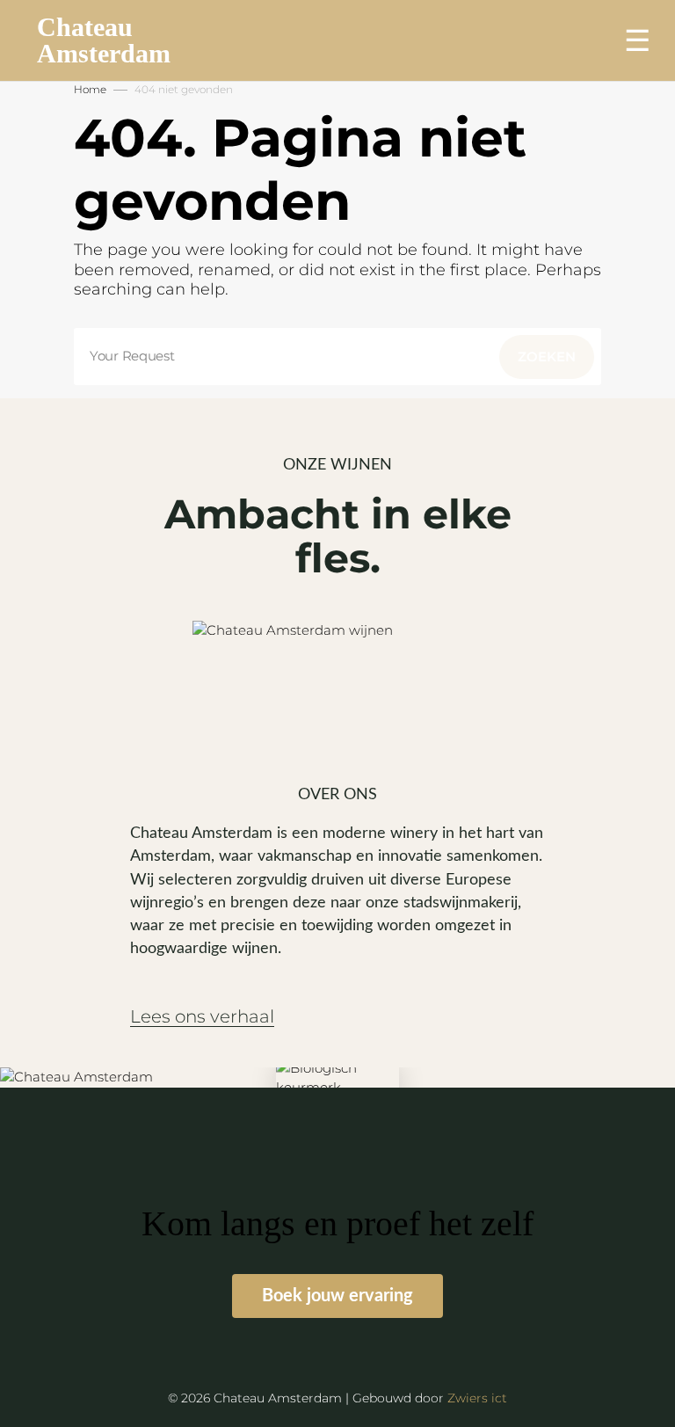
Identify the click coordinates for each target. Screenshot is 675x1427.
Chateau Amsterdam (104, 40)
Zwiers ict (477, 1398)
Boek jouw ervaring (337, 1296)
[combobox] (337, 356)
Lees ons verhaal (202, 1017)
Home (90, 89)
